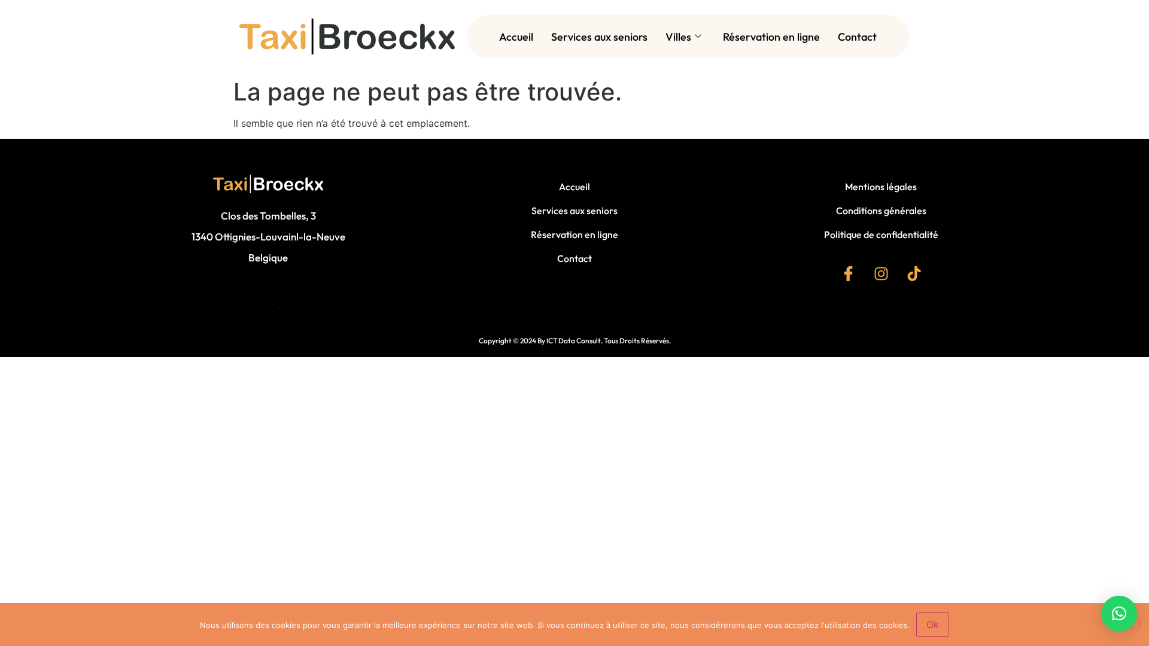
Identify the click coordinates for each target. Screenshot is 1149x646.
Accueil (516, 37)
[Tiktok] (914, 273)
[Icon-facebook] (848, 273)
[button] (1119, 614)
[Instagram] (881, 273)
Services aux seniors (599, 37)
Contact (857, 37)
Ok (932, 624)
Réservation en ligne (771, 37)
